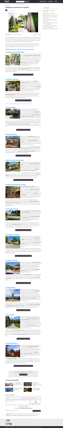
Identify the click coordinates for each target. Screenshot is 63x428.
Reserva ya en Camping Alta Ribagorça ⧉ (23, 256)
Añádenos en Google (38, 34)
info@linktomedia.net (33, 415)
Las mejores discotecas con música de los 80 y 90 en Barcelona (51, 23)
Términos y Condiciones (25, 427)
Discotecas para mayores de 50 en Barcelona (50, 11)
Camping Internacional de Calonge (15, 185)
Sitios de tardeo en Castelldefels (49, 13)
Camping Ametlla (11, 107)
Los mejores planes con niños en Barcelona (18, 383)
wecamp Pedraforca (11, 343)
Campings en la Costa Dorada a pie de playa (24, 104)
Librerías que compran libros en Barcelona (51, 28)
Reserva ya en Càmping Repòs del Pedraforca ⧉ (23, 366)
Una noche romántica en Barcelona (18, 389)
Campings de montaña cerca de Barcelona (25, 49)
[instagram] (9, 424)
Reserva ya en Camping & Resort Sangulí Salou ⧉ (23, 74)
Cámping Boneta (10, 288)
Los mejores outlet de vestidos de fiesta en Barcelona (50, 17)
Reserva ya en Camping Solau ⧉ (23, 339)
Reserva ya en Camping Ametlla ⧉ (23, 130)
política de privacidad (15, 410)
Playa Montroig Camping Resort (15, 160)
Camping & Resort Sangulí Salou (15, 52)
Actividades (12, 3)
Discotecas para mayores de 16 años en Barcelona (50, 20)
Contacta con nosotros (18, 427)
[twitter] (7, 424)
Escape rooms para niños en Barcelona (36, 389)
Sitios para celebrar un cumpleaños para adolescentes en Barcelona (50, 26)
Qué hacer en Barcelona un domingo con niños (36, 384)
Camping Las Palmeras (12, 79)
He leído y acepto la (12, 410)
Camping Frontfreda (11, 260)
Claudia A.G (10, 10)
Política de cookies (38, 427)
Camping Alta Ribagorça (13, 235)
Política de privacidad (32, 427)
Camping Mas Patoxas (12, 209)
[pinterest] (11, 424)
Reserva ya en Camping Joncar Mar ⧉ (23, 155)
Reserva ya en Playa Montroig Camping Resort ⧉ (23, 180)
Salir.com (6, 3)
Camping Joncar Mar (11, 134)
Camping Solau (10, 315)
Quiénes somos (13, 427)
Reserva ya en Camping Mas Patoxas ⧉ (23, 230)
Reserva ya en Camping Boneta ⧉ (23, 310)
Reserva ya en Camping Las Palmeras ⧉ (23, 100)
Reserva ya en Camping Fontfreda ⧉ (23, 283)
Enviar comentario (36, 411)
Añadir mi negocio (23, 374)
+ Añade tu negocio (39, 11)
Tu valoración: (16, 408)
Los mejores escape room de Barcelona (50, 15)
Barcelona (9, 3)
